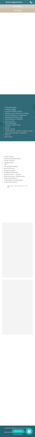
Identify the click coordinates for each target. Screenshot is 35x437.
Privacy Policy (17, 434)
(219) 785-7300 (17, 320)
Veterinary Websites (10, 428)
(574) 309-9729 (13, 51)
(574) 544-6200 (17, 263)
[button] (31, 2)
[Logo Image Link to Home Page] (14, 20)
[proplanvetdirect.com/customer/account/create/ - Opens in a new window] (17, 387)
